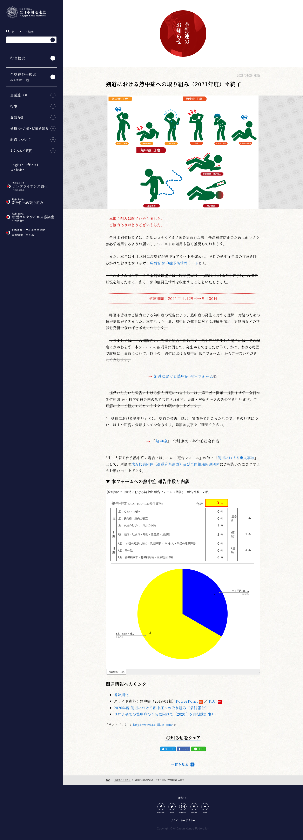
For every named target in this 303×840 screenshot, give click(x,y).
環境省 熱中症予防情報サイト (174, 262)
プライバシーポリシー (183, 820)
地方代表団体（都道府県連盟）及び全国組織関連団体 (175, 464)
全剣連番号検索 (23, 77)
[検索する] (52, 39)
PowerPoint (187, 701)
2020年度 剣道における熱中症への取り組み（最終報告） (161, 707)
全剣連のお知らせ (122, 780)
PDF (213, 701)
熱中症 (161, 441)
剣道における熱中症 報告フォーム (184, 376)
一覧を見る (180, 764)
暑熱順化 (121, 694)
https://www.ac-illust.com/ (153, 724)
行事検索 (17, 58)
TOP (108, 780)
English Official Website (24, 167)
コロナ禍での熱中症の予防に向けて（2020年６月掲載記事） (164, 714)
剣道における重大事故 (236, 457)
